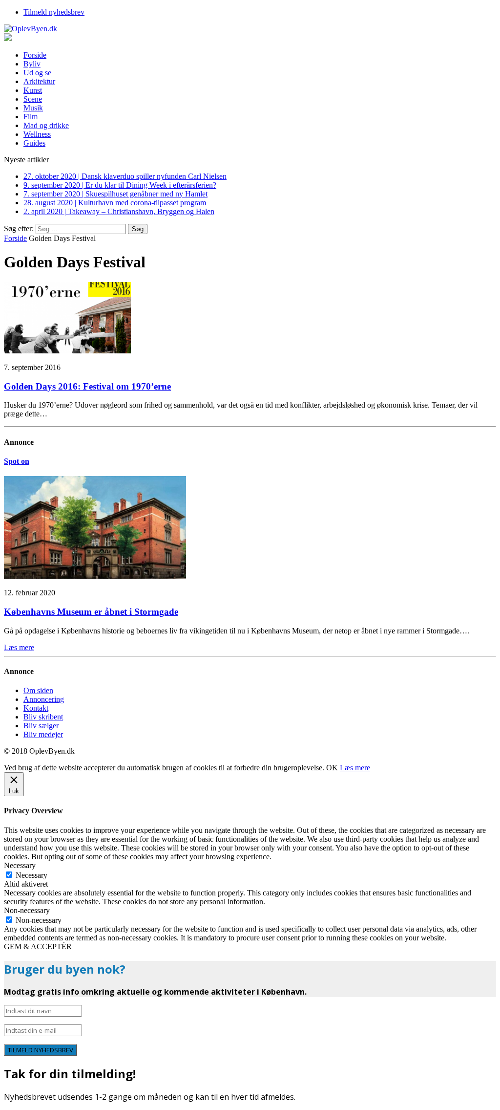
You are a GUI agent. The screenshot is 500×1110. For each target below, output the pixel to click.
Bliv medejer (43, 734)
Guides (34, 143)
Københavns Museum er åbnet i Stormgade (91, 612)
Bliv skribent (43, 717)
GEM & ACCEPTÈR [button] (38, 946)
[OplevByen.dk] (250, 28)
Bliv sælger (41, 725)
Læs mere (355, 767)
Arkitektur (39, 81)
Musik (33, 108)
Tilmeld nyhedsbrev (53, 12)
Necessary (31, 875)
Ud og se (37, 72)
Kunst (32, 90)
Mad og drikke (46, 125)
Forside (34, 55)
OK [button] (332, 767)
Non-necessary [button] (27, 910)
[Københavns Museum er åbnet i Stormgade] (95, 576)
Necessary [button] (20, 865)
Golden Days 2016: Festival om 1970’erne (87, 386)
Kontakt (35, 708)
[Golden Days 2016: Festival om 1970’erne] (67, 351)
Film (30, 116)
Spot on (16, 461)
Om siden (38, 690)
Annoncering (43, 699)
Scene (32, 99)
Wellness (37, 134)
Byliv (32, 64)
